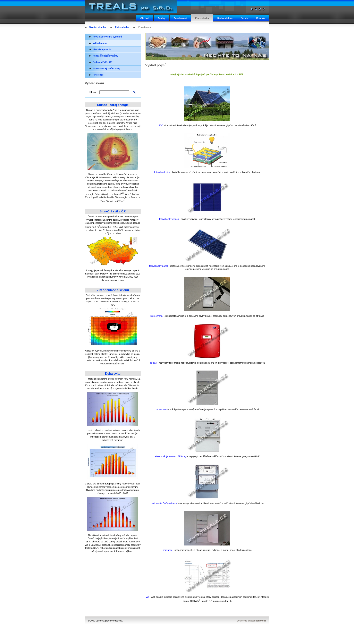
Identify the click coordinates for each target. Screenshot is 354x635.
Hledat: (93, 92)
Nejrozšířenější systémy (105, 55)
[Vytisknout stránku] (260, 9)
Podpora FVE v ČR (102, 62)
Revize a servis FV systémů (107, 36)
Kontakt (260, 18)
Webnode (261, 620)
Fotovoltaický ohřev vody (106, 68)
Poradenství (180, 18)
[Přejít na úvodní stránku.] (131, 12)
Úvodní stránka (97, 27)
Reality (161, 18)
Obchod (144, 18)
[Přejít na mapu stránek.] (256, 9)
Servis (244, 18)
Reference (98, 75)
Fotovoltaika (202, 18)
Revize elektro (225, 18)
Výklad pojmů (100, 43)
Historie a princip (102, 49)
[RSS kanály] (264, 9)
